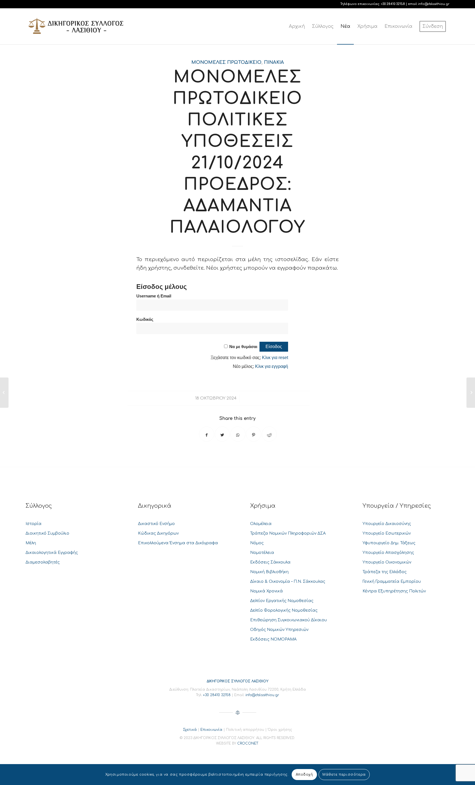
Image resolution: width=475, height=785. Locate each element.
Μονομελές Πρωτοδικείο (226, 62)
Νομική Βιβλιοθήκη (269, 572)
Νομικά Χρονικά (266, 591)
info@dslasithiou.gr (433, 4)
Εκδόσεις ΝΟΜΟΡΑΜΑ (273, 639)
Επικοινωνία (211, 730)
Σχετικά (190, 730)
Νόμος (257, 543)
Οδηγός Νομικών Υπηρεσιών (279, 630)
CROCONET (247, 743)
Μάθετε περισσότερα (344, 774)
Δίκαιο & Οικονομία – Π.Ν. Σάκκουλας (287, 581)
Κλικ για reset (275, 357)
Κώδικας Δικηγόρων (158, 533)
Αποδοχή (304, 774)
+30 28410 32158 (393, 4)
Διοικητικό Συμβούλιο (47, 533)
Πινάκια (274, 62)
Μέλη (31, 543)
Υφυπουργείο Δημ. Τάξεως (389, 543)
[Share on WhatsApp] (237, 434)
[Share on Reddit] (269, 434)
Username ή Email (153, 296)
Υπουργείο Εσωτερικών (387, 533)
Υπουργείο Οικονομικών (387, 562)
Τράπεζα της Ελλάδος (385, 572)
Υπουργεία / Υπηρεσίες (397, 506)
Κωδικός (144, 319)
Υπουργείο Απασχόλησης (388, 553)
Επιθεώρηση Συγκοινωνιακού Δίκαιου (288, 620)
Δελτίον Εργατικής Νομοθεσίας (281, 601)
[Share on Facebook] (206, 434)
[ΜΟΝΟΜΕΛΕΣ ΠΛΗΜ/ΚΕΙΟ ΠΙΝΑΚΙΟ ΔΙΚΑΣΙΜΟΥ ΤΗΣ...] (4, 393)
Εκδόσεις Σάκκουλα (270, 562)
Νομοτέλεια (262, 553)
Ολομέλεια (261, 524)
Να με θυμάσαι (243, 346)
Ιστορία (34, 524)
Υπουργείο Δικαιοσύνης (387, 524)
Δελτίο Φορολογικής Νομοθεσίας (283, 610)
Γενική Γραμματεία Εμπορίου (392, 581)
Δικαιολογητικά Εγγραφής (52, 553)
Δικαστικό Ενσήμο (156, 524)
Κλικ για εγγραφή (271, 366)
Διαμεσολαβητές (43, 562)
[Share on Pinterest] (253, 434)
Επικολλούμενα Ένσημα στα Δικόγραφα (178, 543)
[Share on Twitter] (222, 434)
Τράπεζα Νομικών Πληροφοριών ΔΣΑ (288, 533)
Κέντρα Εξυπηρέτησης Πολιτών (394, 591)
